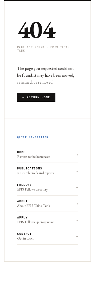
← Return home (36, 97)
